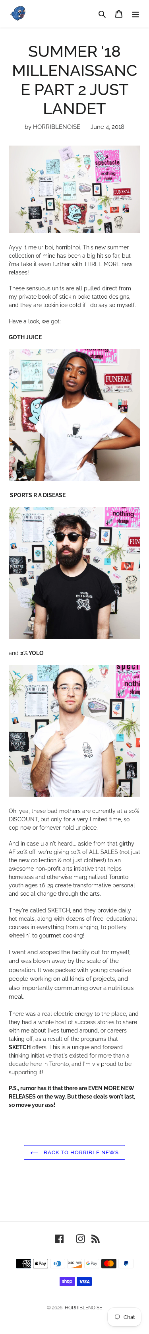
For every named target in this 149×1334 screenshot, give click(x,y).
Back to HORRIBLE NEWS (80, 1152)
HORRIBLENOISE (83, 1308)
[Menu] (135, 13)
